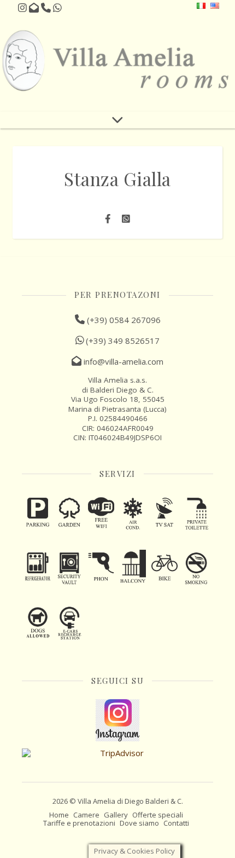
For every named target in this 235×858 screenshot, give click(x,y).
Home (59, 815)
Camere (86, 815)
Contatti (176, 823)
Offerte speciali (157, 815)
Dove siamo (139, 823)
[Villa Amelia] (117, 61)
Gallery (116, 815)
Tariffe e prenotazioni (79, 823)
